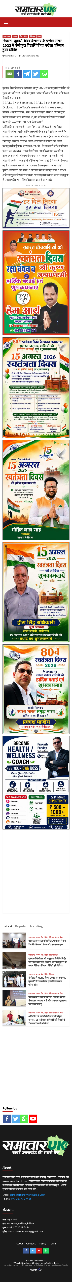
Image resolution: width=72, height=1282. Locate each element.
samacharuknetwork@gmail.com (27, 1194)
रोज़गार (56, 937)
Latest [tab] (8, 926)
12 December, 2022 (30, 55)
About (19, 1243)
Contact (31, 1243)
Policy (42, 1243)
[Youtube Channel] (33, 1119)
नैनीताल (32, 36)
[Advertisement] (36, 867)
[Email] (10, 74)
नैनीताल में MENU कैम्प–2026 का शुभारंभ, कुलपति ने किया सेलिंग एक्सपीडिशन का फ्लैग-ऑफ (47, 981)
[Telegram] (27, 74)
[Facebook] (18, 74)
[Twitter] (36, 74)
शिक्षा (39, 36)
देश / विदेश (23, 36)
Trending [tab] (36, 926)
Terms (52, 1243)
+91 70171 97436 (21, 1198)
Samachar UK (11, 55)
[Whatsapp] (44, 74)
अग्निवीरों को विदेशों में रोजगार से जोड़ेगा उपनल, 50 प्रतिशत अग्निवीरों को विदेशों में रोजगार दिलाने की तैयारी (46, 1020)
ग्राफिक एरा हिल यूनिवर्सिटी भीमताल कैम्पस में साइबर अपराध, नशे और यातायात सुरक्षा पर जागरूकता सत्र (47, 1000)
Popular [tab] (21, 926)
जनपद (15, 36)
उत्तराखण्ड (7, 36)
